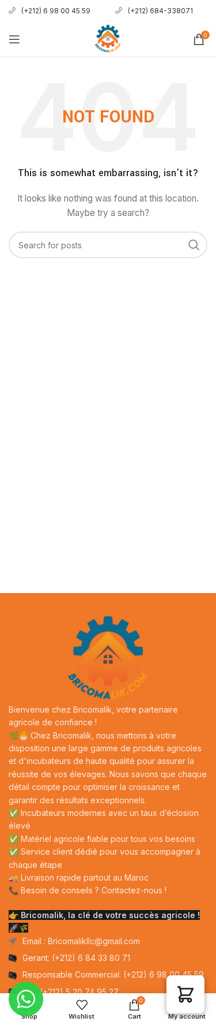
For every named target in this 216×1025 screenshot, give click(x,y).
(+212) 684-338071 (161, 10)
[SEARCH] (194, 245)
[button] (185, 994)
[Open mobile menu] (14, 39)
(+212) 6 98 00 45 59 (55, 10)
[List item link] (108, 958)
